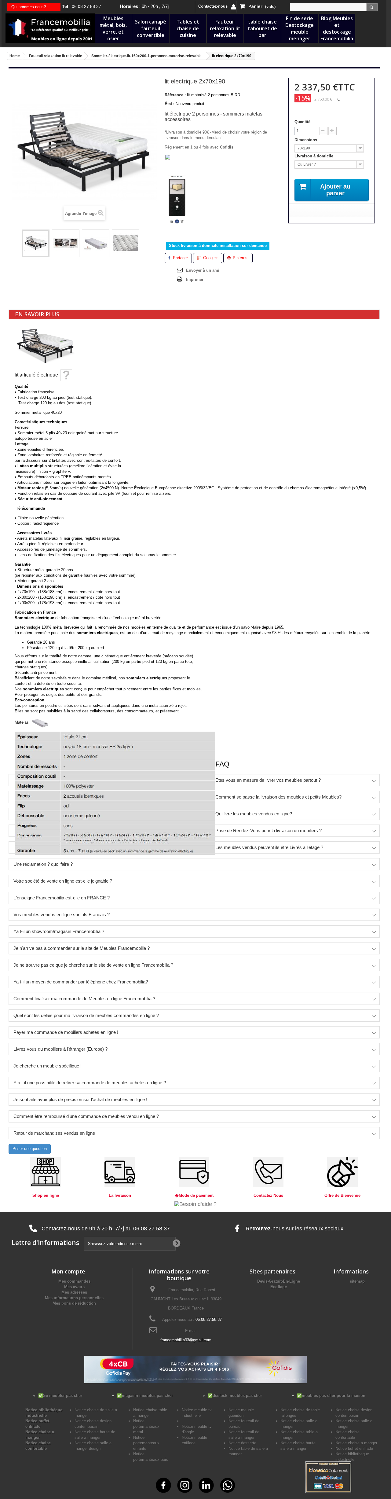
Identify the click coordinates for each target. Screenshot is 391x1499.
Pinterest (240, 257)
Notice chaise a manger (356, 1443)
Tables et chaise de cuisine (188, 28)
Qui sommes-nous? (28, 7)
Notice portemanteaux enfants (146, 1443)
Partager (180, 257)
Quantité (302, 121)
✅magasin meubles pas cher (145, 1395)
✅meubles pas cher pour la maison (331, 1395)
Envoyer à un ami (202, 270)
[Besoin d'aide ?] (195, 1204)
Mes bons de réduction (74, 1303)
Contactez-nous (213, 6)
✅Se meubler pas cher (60, 1395)
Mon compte (68, 1271)
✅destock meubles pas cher (235, 1395)
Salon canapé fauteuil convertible (150, 28)
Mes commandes (74, 1281)
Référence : (175, 95)
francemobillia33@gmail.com (185, 1340)
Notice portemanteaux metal (146, 1426)
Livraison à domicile (314, 156)
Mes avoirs (74, 1286)
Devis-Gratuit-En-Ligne (278, 1281)
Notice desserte (242, 1443)
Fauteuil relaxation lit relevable (225, 28)
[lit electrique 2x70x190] (35, 243)
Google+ (210, 257)
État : (169, 103)
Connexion (233, 7)
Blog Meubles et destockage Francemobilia (336, 28)
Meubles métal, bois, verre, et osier (113, 28)
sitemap (357, 1281)
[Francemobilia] (50, 27)
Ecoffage (278, 1286)
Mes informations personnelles (74, 1297)
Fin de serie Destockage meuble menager (299, 28)
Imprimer (194, 279)
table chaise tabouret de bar (262, 28)
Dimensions (306, 140)
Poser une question (30, 1148)
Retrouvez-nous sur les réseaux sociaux (293, 1228)
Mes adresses (74, 1292)
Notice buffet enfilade (354, 1448)
